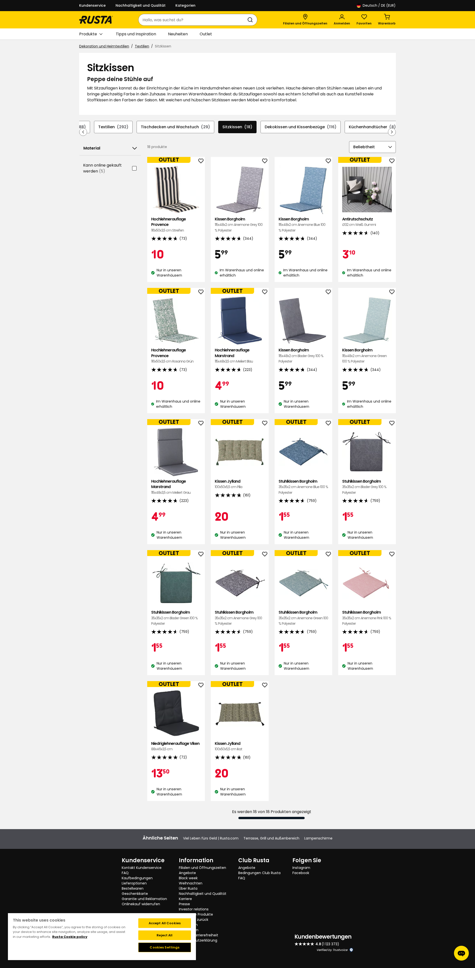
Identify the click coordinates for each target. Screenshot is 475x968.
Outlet (206, 34)
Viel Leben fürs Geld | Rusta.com (210, 838)
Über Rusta (188, 888)
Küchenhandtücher (372, 127)
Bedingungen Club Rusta (259, 872)
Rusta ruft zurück (193, 919)
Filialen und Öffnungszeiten (202, 867)
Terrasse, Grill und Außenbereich (271, 838)
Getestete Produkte (196, 914)
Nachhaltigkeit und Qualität (141, 5)
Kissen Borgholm (238, 224)
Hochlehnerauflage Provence (168, 224)
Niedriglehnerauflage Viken (175, 746)
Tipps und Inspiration (136, 34)
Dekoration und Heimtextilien (104, 46)
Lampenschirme (318, 838)
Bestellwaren (132, 888)
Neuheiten (178, 34)
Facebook (300, 872)
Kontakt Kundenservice (142, 867)
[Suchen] (251, 20)
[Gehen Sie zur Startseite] (96, 20)
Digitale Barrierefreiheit (198, 935)
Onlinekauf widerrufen (141, 904)
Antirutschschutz (359, 221)
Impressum (188, 929)
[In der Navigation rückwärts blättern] (83, 132)
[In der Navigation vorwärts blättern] (392, 132)
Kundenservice (92, 5)
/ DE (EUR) (379, 5)
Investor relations (194, 909)
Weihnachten (190, 883)
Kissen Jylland (228, 484)
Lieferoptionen (134, 883)
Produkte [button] (88, 34)
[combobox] (193, 20)
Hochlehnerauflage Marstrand (234, 355)
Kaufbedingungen (137, 878)
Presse (184, 904)
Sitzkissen (237, 127)
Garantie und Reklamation (144, 898)
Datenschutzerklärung (198, 940)
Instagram (301, 867)
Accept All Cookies (165, 923)
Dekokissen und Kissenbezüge (300, 127)
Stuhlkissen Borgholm (303, 487)
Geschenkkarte (135, 893)
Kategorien (185, 5)
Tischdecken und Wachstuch (175, 127)
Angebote (187, 872)
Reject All (164, 935)
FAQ (125, 872)
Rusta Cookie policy (69, 936)
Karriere (185, 898)
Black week (188, 878)
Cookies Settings (164, 947)
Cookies (185, 945)
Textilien (142, 46)
